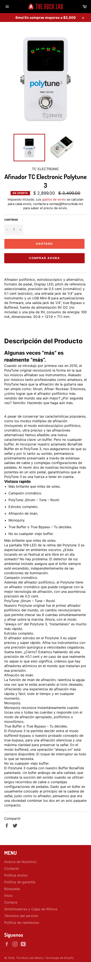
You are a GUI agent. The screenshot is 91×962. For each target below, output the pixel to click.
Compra (10, 902)
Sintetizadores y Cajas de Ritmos (30, 909)
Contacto (11, 868)
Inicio (8, 895)
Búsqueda (12, 889)
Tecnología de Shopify (59, 957)
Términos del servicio (21, 916)
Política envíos (16, 875)
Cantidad (11, 219)
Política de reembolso (21, 922)
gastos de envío (54, 199)
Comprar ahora (44, 258)
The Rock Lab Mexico (30, 957)
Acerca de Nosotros (20, 862)
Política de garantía (19, 882)
